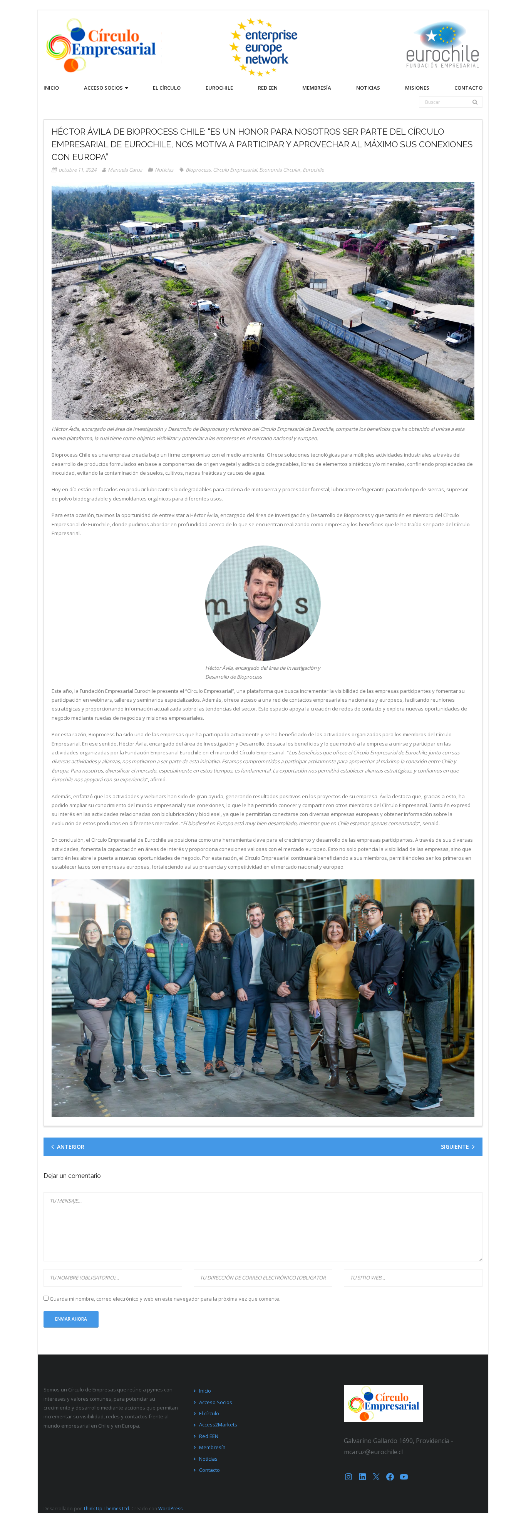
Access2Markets (218, 1424)
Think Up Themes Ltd (106, 1508)
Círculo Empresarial (235, 169)
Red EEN (208, 1436)
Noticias (164, 169)
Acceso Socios (215, 1402)
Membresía (212, 1447)
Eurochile (313, 169)
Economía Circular (279, 169)
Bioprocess (198, 169)
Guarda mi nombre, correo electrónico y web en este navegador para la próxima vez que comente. (165, 1298)
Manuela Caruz (125, 169)
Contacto (209, 1469)
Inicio (205, 1390)
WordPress (170, 1508)
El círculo (209, 1413)
